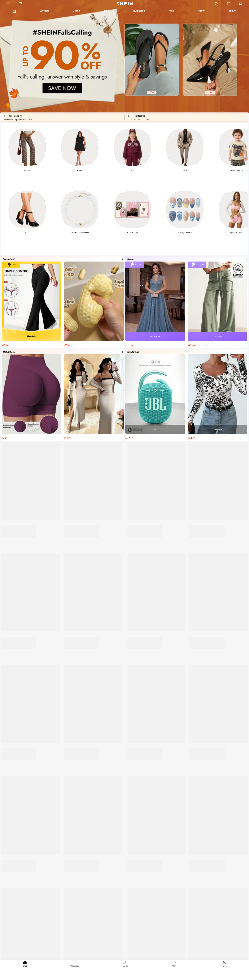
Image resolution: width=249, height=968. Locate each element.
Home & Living (132, 233)
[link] (23, 3)
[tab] (14, 11)
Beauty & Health (185, 233)
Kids (132, 170)
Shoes (27, 233)
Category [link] (74, 966)
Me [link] (224, 966)
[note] (7, 732)
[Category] (7, 3)
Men (185, 170)
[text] (152, 92)
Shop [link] (25, 966)
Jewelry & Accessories (79, 233)
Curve (79, 170)
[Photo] (27, 147)
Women (27, 170)
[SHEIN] (31, 540)
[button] (240, 3)
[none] (25, 962)
